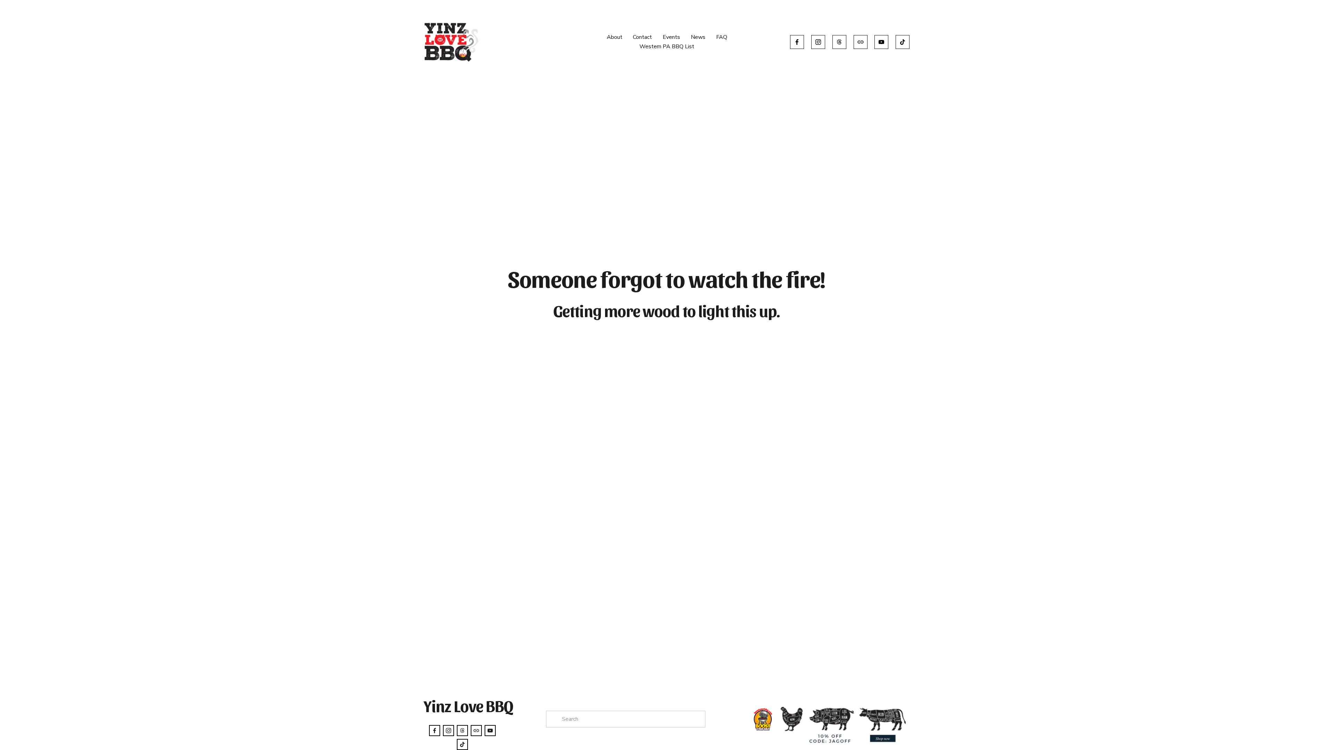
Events (671, 37)
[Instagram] (818, 42)
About (614, 37)
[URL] (860, 42)
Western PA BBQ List (666, 46)
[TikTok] (902, 42)
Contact (642, 37)
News (698, 37)
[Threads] (839, 42)
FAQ (721, 37)
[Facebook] (797, 42)
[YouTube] (881, 42)
